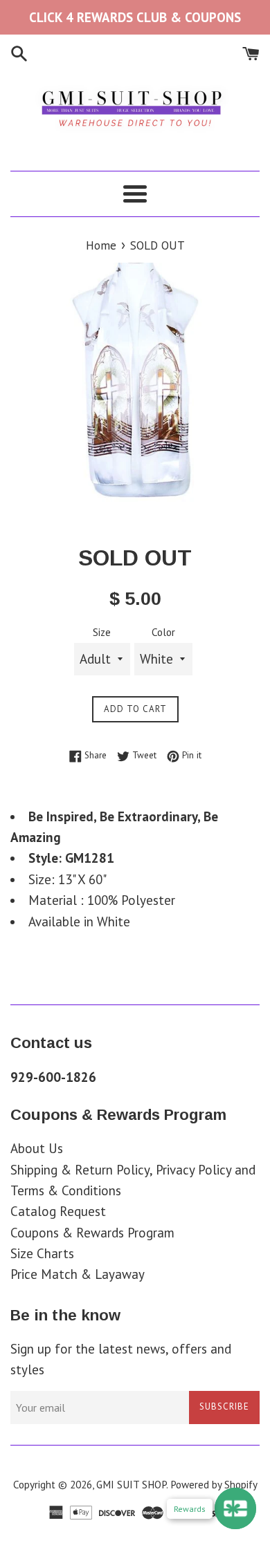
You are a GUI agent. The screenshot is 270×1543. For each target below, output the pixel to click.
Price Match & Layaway (77, 1274)
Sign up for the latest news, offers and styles (120, 1359)
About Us (36, 1148)
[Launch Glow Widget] (235, 1508)
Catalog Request (58, 1211)
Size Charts (42, 1253)
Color (163, 632)
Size (102, 632)
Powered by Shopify (214, 1484)
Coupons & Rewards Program (92, 1232)
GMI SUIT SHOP (131, 1484)
